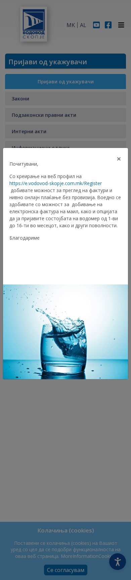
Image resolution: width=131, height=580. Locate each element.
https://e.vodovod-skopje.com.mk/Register (55, 183)
